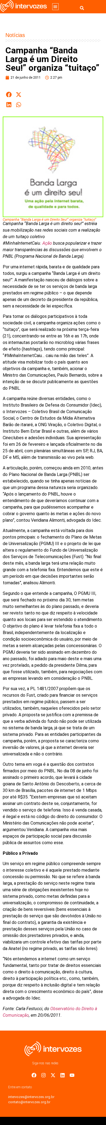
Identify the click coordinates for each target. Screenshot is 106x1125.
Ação (47, 243)
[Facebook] (34, 1075)
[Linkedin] (62, 1075)
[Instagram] (43, 1075)
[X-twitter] (53, 1075)
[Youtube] (72, 1075)
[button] (55, 6)
